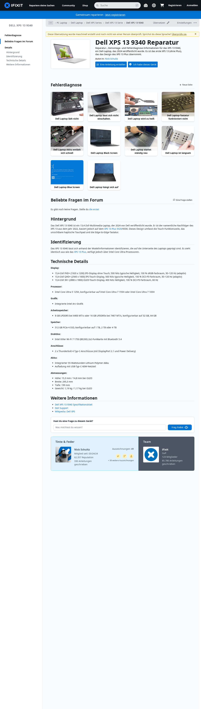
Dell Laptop (77, 22)
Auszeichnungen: (123, 448)
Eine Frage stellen (184, 200)
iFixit (165, 449)
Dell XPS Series (94, 22)
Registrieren (175, 5)
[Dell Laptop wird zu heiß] (141, 104)
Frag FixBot (177, 427)
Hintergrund (12, 52)
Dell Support (61, 407)
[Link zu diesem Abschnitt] (49, 219)
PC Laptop (62, 22)
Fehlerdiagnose (13, 35)
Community (68, 5)
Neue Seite (187, 84)
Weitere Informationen (18, 64)
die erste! (94, 209)
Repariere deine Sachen (41, 5)
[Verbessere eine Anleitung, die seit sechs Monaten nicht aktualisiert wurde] (124, 456)
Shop (85, 5)
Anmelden (192, 5)
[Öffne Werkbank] (146, 5)
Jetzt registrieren (115, 14)
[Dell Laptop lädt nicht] (67, 104)
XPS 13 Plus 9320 (113, 228)
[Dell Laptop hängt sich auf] (104, 172)
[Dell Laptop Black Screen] (104, 138)
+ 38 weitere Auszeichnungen (121, 460)
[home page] (13, 5)
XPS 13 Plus (80, 251)
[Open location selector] (154, 5)
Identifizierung (14, 56)
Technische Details (16, 60)
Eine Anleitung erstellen (112, 64)
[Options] (50, 23)
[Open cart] (162, 5)
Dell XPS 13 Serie (114, 22)
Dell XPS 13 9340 (21, 25)
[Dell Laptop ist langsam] (178, 138)
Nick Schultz (111, 58)
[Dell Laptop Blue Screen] (67, 172)
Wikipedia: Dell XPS (65, 411)
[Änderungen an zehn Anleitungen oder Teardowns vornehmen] (131, 456)
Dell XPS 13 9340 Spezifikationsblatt (73, 404)
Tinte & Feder (64, 442)
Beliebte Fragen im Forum (19, 41)
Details (8, 47)
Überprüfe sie (179, 34)
